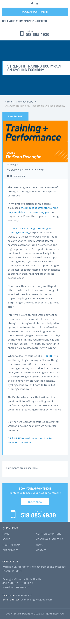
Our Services (10, 550)
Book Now (35, 502)
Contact (41, 550)
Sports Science (28, 169)
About (6, 539)
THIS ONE (47, 356)
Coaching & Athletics (49, 539)
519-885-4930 (24, 595)
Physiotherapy (24, 101)
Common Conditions (48, 533)
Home (8, 101)
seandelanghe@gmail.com (37, 599)
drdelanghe (12, 164)
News (39, 544)
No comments (17, 176)
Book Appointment (35, 11)
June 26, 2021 (15, 116)
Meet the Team (11, 544)
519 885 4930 (37, 35)
